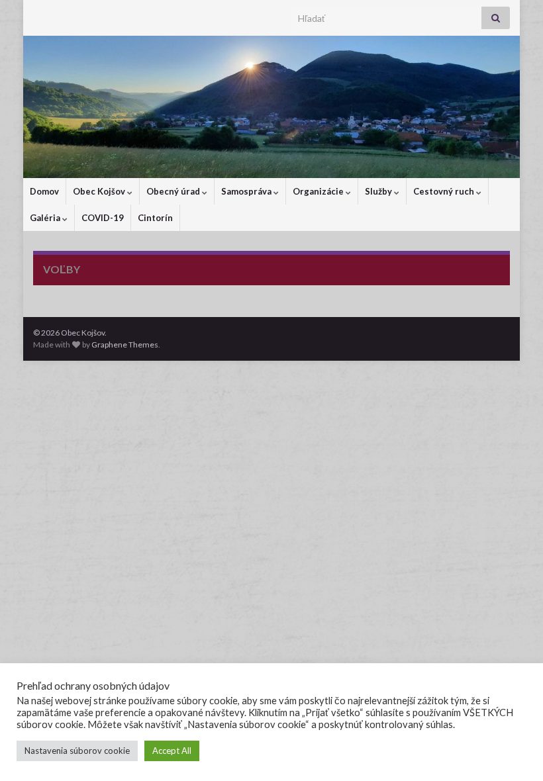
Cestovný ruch (444, 191)
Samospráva (247, 191)
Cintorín (155, 217)
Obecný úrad (174, 191)
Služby (379, 191)
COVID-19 (102, 217)
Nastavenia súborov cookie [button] (77, 750)
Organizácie (319, 191)
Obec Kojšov (100, 191)
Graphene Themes (124, 344)
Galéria (46, 217)
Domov (44, 191)
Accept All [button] (171, 750)
